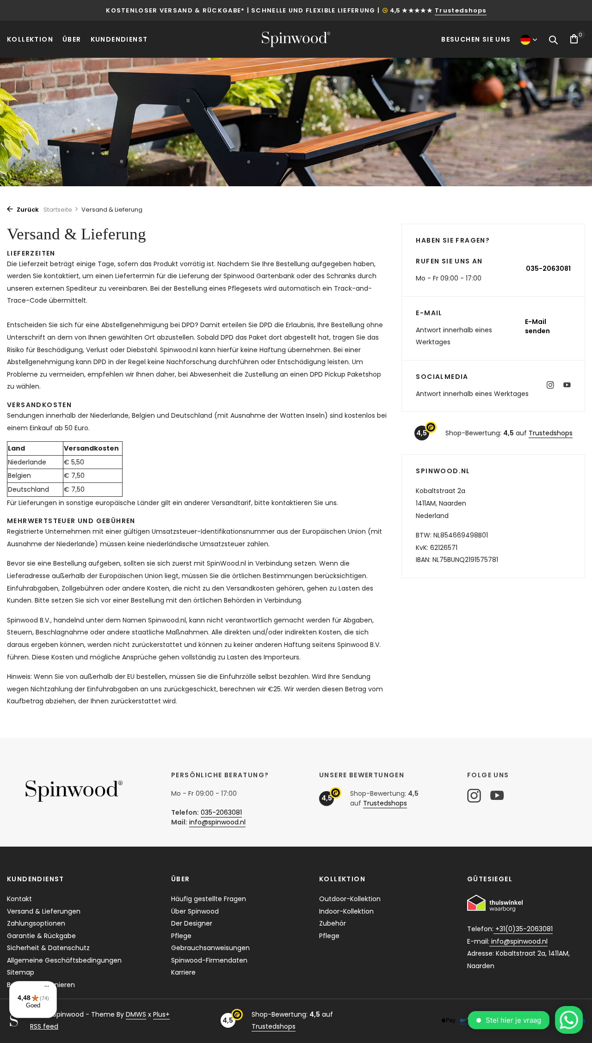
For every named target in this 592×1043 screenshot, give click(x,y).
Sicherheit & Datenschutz (48, 947)
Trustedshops (461, 10)
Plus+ (161, 1014)
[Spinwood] (296, 39)
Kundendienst (119, 39)
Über (71, 39)
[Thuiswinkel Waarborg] (495, 903)
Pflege (181, 935)
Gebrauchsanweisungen (210, 947)
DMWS (136, 1014)
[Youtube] (567, 386)
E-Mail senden (537, 326)
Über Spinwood (195, 911)
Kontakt (19, 898)
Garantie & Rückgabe (41, 935)
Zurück (27, 209)
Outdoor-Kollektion (350, 898)
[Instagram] (550, 386)
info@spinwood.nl (217, 822)
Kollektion (30, 39)
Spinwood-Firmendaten (209, 960)
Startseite (57, 209)
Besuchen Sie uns (476, 39)
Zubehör (332, 923)
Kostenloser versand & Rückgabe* (175, 10)
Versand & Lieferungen (43, 911)
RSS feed (44, 1026)
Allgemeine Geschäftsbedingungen (64, 960)
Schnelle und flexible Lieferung (313, 10)
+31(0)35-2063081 (523, 928)
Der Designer (191, 923)
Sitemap (20, 972)
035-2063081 (548, 268)
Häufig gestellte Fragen (208, 898)
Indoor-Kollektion (346, 911)
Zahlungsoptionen (36, 923)
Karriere (183, 972)
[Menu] (44, 987)
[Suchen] (553, 40)
